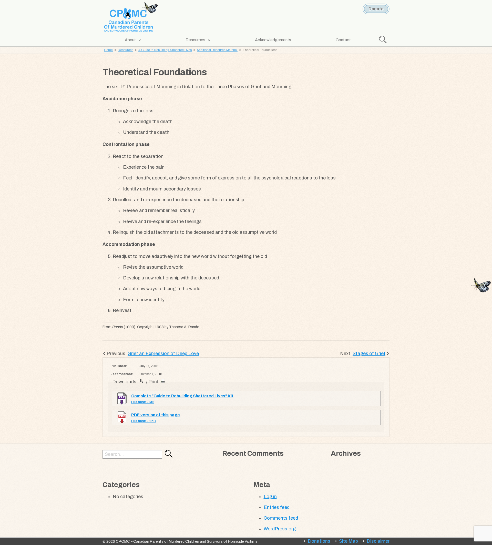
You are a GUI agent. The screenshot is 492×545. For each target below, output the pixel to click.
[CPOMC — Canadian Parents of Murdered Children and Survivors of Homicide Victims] (131, 17)
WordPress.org (280, 528)
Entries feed (277, 507)
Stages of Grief (369, 353)
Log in (270, 496)
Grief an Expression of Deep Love (163, 353)
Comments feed (281, 518)
